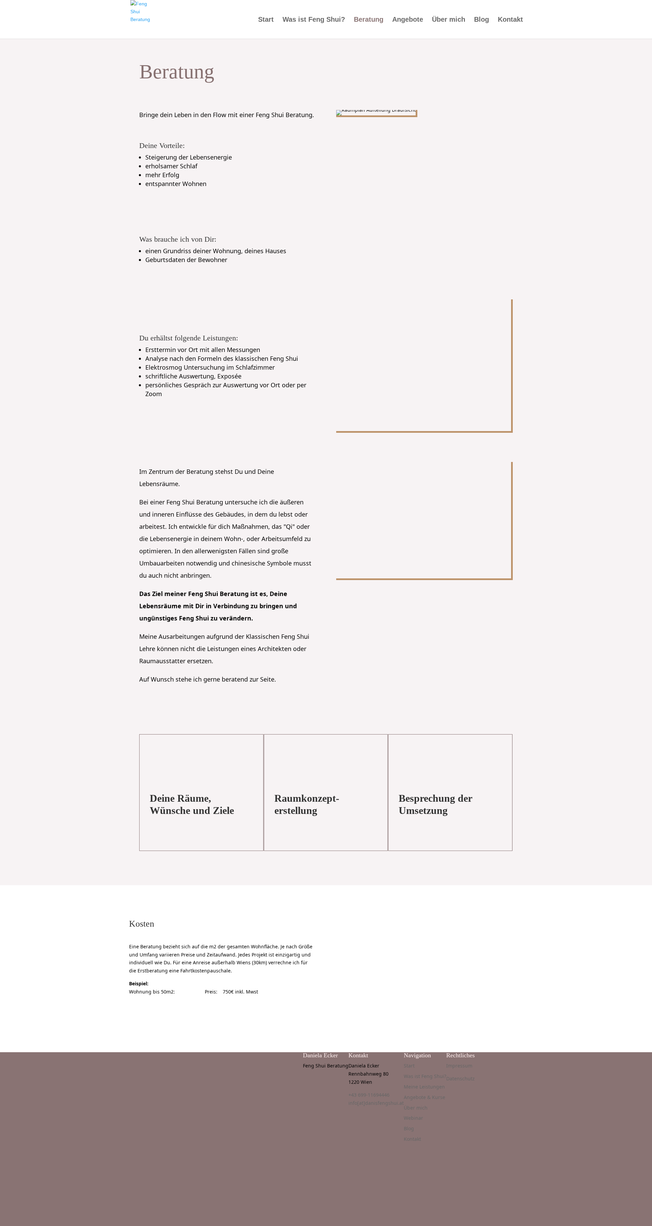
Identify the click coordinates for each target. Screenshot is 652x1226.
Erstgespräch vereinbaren (177, 1012)
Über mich (448, 20)
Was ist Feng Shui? (314, 20)
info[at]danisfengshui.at (376, 1103)
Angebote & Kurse (424, 1097)
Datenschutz (460, 1078)
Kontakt (510, 20)
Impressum (459, 1065)
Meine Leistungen (424, 1086)
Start (266, 20)
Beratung (368, 20)
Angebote (407, 20)
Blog (481, 20)
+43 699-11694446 (369, 1095)
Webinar (413, 1118)
